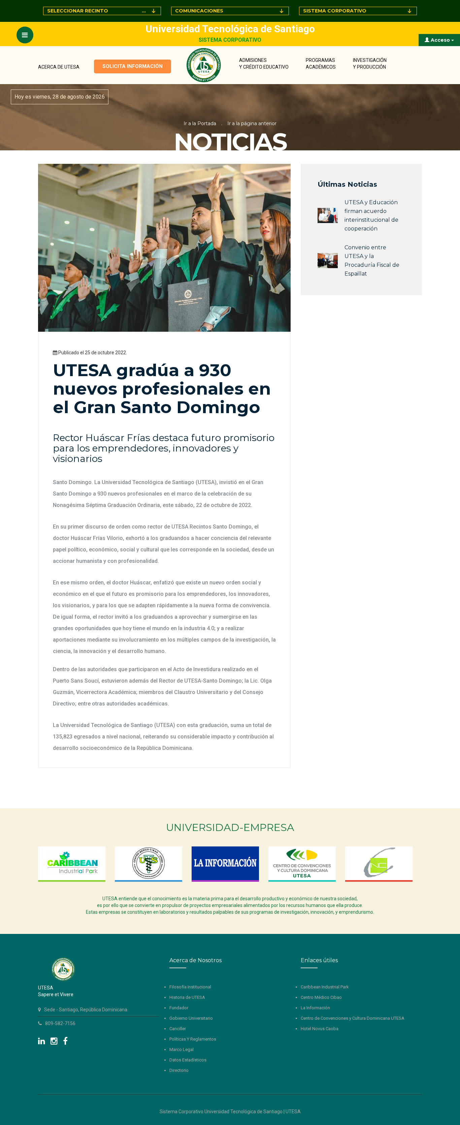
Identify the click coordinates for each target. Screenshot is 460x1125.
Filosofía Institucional (190, 986)
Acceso (440, 40)
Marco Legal (181, 1049)
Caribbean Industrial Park (325, 986)
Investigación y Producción (370, 64)
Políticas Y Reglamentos (192, 1039)
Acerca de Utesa (58, 67)
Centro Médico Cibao (321, 997)
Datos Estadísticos (187, 1059)
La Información (315, 1007)
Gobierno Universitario (191, 1018)
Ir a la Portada (200, 123)
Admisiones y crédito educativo (264, 64)
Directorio (179, 1070)
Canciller (177, 1028)
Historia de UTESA (187, 997)
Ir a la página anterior (251, 123)
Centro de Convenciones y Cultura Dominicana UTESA (352, 1018)
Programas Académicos (321, 64)
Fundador (178, 1007)
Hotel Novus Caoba (319, 1028)
